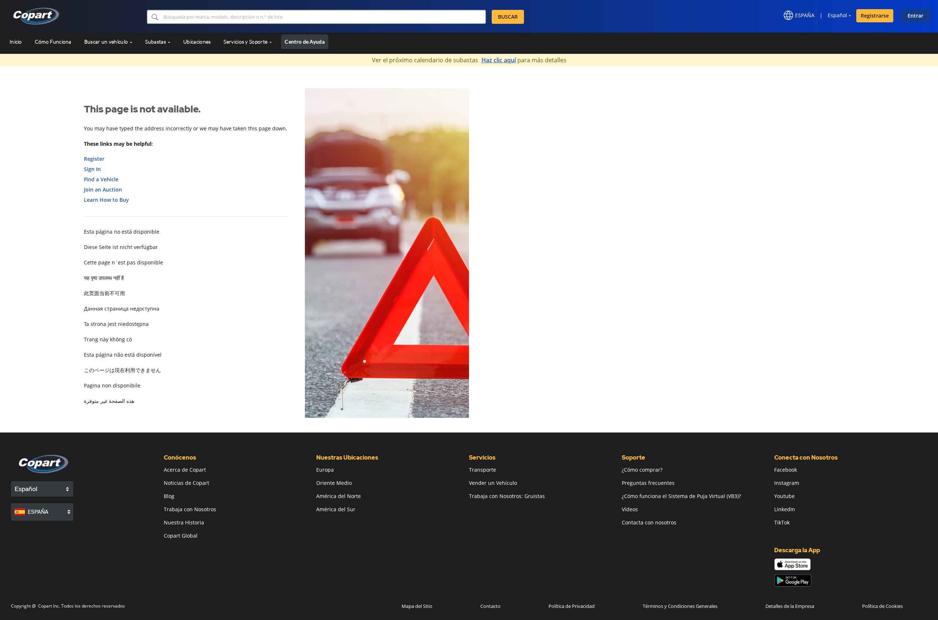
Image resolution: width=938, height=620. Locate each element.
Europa (325, 469)
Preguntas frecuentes (648, 482)
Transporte (482, 469)
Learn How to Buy (106, 199)
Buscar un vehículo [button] (106, 41)
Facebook (785, 469)
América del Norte (338, 496)
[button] (154, 17)
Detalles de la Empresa (789, 606)
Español (837, 15)
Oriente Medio (334, 482)
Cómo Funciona (53, 41)
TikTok (782, 522)
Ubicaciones (197, 41)
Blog (169, 496)
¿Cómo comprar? (642, 469)
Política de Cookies (882, 606)
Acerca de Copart (185, 469)
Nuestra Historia (184, 522)
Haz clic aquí (498, 60)
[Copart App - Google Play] (792, 581)
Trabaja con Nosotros (190, 509)
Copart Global (180, 535)
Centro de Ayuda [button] (305, 41)
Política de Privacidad (572, 606)
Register (94, 158)
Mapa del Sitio (417, 606)
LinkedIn (784, 509)
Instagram (786, 482)
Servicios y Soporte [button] (246, 41)
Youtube (784, 496)
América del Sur (335, 509)
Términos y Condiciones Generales (680, 606)
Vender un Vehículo (493, 482)
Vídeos (630, 509)
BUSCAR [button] (508, 16)
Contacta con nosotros (649, 522)
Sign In (92, 169)
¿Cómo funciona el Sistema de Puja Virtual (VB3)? (681, 496)
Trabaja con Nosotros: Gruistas (507, 496)
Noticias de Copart (186, 482)
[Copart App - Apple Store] (792, 564)
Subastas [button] (156, 41)
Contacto (490, 606)
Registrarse (875, 15)
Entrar (915, 15)
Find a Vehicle (101, 179)
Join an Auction (103, 189)
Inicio (16, 41)
